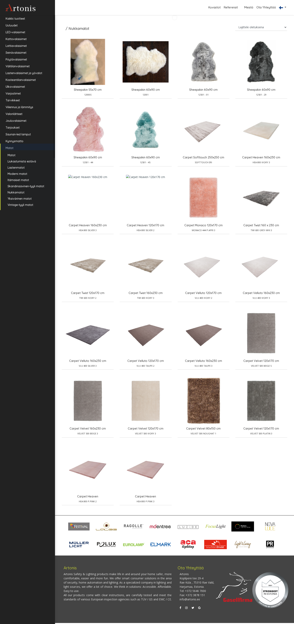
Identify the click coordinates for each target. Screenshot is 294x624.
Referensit (231, 7)
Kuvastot (214, 7)
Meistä (248, 7)
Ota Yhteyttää (266, 7)
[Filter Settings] (175, 18)
